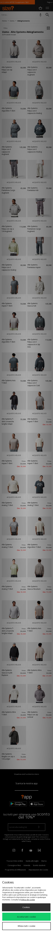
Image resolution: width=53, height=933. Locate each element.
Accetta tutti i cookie (26, 916)
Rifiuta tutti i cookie (26, 926)
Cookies (26, 907)
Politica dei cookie (27, 900)
